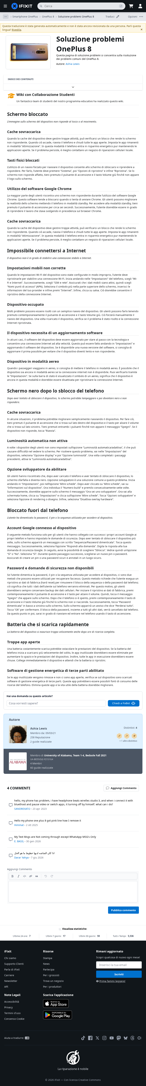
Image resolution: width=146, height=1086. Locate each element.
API (6, 986)
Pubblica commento (123, 910)
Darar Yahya (21, 857)
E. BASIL (19, 841)
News (46, 963)
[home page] (21, 6)
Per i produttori (52, 986)
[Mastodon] (119, 1038)
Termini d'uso (12, 1013)
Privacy (8, 1007)
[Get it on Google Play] (57, 1015)
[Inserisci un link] (30, 876)
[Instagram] (104, 1038)
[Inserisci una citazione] (37, 876)
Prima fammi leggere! (112, 981)
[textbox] (73, 891)
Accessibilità (11, 1001)
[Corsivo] (18, 876)
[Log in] (140, 6)
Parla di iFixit (12, 969)
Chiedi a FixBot (121, 703)
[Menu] (5, 6)
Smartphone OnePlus (25, 16)
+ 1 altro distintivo (128, 740)
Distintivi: (130, 727)
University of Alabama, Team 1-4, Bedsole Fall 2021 (75, 755)
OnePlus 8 (48, 16)
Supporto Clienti (14, 963)
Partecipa (48, 969)
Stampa (47, 958)
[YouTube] (112, 1038)
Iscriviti (119, 974)
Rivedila (16, 29)
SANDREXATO (22, 808)
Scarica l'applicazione (58, 995)
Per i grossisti (51, 975)
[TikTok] (83, 1038)
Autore (14, 719)
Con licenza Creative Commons (82, 1080)
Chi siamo (10, 958)
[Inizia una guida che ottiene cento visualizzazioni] (134, 736)
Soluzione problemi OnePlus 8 (76, 16)
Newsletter (10, 981)
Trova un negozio (53, 981)
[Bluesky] (125, 1038)
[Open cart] (131, 6)
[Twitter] (97, 1038)
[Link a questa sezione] (5, 115)
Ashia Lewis (73, 64)
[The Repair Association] (139, 1038)
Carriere (9, 975)
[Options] (6, 16)
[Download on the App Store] (56, 1003)
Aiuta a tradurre (14, 1038)
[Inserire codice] (24, 876)
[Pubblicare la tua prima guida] (119, 736)
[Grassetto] (12, 876)
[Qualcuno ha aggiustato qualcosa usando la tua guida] (127, 736)
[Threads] (132, 1038)
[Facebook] (90, 1038)
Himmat (19, 825)
